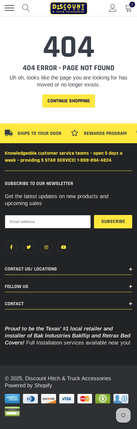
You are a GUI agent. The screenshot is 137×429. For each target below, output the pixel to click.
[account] (113, 8)
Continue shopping (68, 101)
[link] (11, 246)
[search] (26, 8)
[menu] (9, 8)
